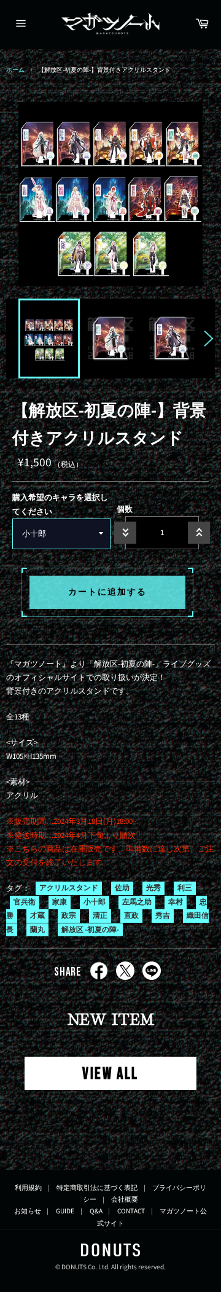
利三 (184, 888)
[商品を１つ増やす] (199, 533)
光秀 (153, 888)
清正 (100, 916)
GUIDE (65, 1211)
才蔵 (37, 916)
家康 (59, 902)
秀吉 (162, 916)
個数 (125, 509)
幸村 (175, 902)
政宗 (68, 916)
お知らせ (27, 1211)
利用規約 (28, 1188)
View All (110, 1074)
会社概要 (124, 1199)
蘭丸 (37, 930)
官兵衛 (25, 902)
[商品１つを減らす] (125, 533)
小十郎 (94, 902)
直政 (131, 916)
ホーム (15, 69)
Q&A (96, 1211)
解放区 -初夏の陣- (90, 930)
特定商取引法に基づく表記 (97, 1188)
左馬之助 (137, 902)
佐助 (122, 888)
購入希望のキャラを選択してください (60, 504)
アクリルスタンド (68, 888)
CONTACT (131, 1211)
